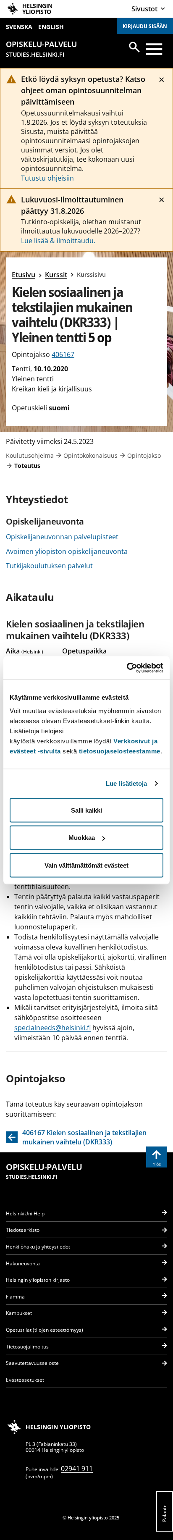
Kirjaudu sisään (145, 26)
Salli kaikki (86, 809)
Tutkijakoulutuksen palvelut (49, 565)
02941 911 (77, 1468)
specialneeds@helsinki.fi (52, 1027)
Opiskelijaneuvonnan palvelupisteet (62, 536)
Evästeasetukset (25, 1379)
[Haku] (134, 47)
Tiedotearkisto (22, 1229)
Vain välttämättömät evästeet (86, 864)
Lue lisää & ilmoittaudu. (58, 240)
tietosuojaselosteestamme (119, 750)
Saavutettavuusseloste (32, 1363)
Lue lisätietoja (126, 783)
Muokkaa (81, 837)
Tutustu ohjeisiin (47, 178)
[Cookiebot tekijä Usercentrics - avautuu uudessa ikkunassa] (126, 667)
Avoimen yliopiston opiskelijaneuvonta (67, 551)
